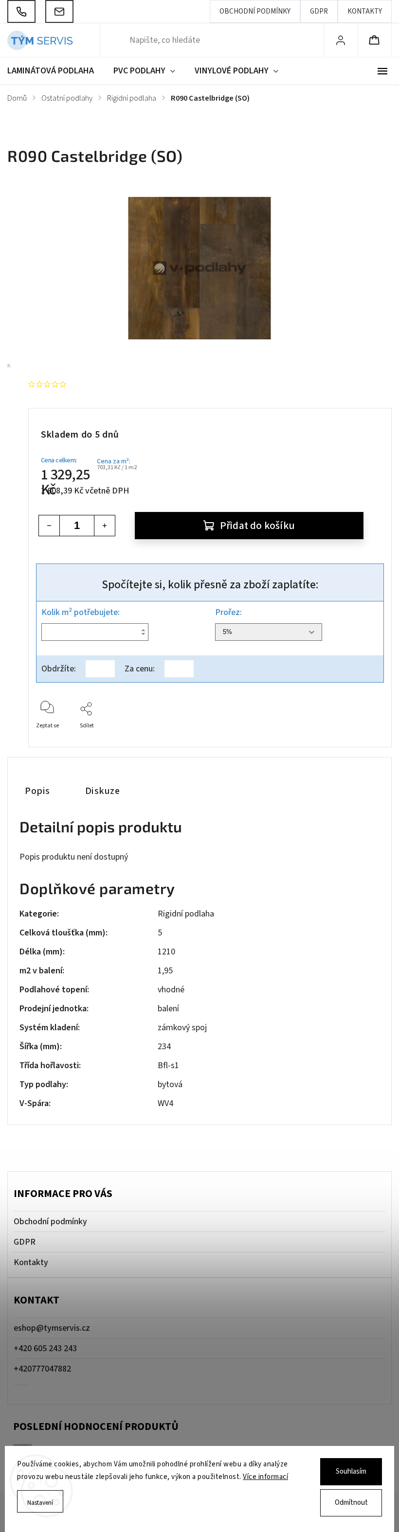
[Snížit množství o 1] (49, 525)
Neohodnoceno (98, 384)
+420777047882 (42, 1369)
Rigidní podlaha (186, 914)
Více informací (265, 1477)
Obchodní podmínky (254, 11)
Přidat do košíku (257, 525)
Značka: (46, 366)
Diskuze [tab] (102, 791)
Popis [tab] (37, 791)
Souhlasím (351, 1471)
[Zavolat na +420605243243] (21, 11)
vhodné (171, 990)
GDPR (319, 11)
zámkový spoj (182, 1027)
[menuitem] (55, 71)
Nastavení (40, 1502)
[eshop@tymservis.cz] (59, 11)
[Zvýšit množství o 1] (104, 525)
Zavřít (368, 742)
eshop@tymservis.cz (52, 1328)
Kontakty (364, 11)
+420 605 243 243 (45, 1348)
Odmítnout (351, 1502)
